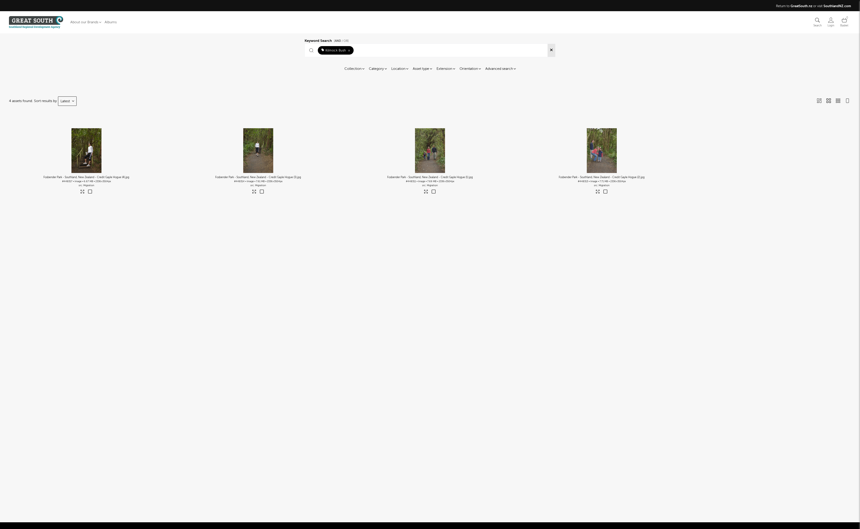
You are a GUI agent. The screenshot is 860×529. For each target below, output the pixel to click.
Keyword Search (327, 40)
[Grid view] (828, 101)
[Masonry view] (819, 101)
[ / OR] (341, 41)
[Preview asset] (86, 150)
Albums (111, 22)
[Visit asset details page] (82, 193)
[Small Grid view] (838, 101)
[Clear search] (551, 50)
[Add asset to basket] (90, 192)
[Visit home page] (36, 22)
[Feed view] (847, 101)
